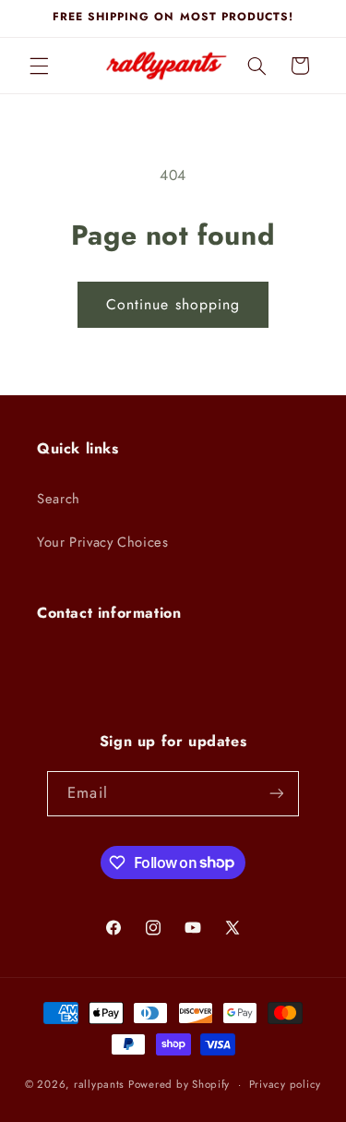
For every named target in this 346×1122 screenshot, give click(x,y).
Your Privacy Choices (103, 542)
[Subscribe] (276, 793)
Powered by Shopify (179, 1084)
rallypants (99, 1084)
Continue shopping (173, 304)
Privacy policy (285, 1084)
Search (58, 499)
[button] (39, 65)
